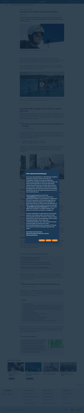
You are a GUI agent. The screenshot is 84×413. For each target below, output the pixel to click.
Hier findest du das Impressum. (34, 231)
